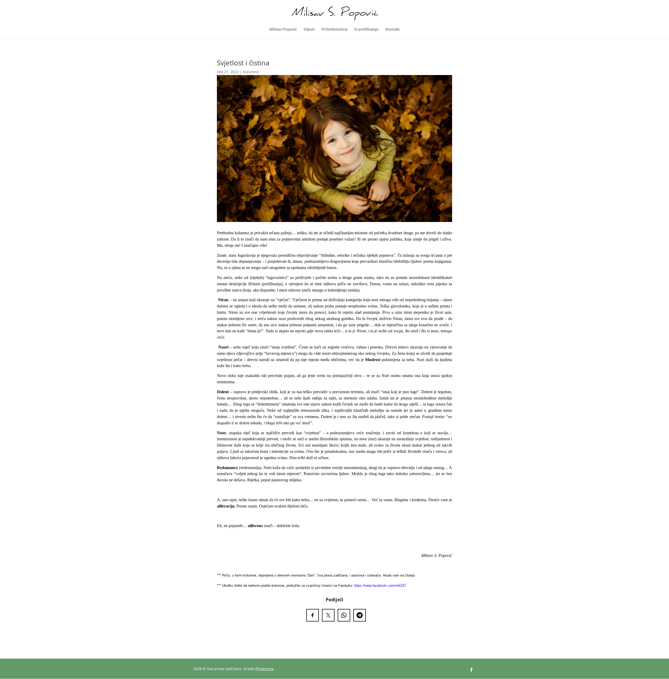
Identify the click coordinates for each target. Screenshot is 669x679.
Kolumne (251, 71)
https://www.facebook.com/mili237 (380, 585)
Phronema (264, 668)
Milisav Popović (283, 29)
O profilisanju (366, 29)
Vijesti (309, 29)
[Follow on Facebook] (471, 670)
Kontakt (392, 29)
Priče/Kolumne (334, 29)
